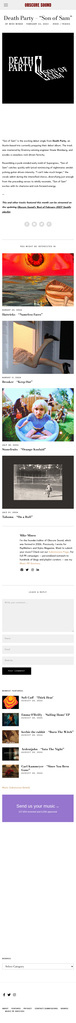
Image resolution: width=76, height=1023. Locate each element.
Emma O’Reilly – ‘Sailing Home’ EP (45, 715)
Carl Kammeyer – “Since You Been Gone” (45, 768)
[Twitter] (41, 224)
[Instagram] (32, 570)
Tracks (66, 24)
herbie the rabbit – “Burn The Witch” (47, 732)
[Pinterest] (49, 224)
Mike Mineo (16, 24)
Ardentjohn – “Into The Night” (42, 749)
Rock (56, 24)
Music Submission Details (16, 788)
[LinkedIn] (38, 570)
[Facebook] (27, 224)
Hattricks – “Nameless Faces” (22, 314)
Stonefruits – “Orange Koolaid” (24, 449)
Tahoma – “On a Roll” (17, 517)
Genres (64, 1008)
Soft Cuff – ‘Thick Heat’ (37, 697)
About (5, 1008)
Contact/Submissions (46, 1008)
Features (16, 1008)
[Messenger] (34, 224)
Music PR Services (14, 1011)
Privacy (28, 1008)
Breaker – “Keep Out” (17, 382)
